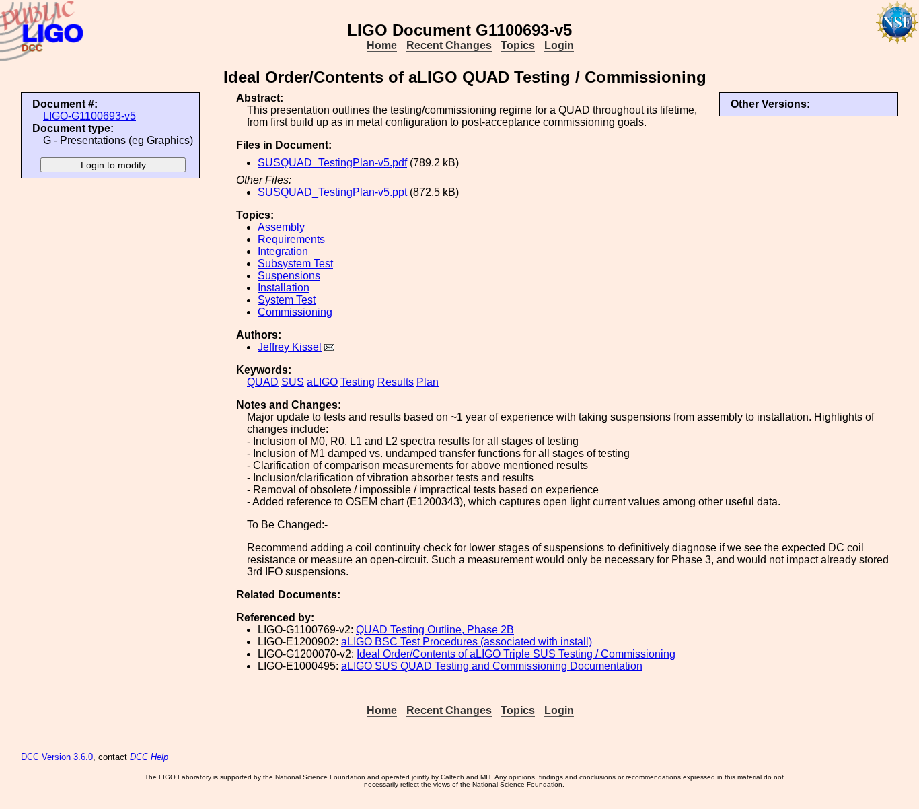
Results (395, 382)
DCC (30, 757)
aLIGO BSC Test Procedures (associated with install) (466, 641)
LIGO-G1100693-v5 (89, 116)
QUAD (263, 382)
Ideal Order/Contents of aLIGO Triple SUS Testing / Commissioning (516, 654)
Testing (357, 382)
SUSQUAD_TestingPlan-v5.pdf (332, 162)
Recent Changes (449, 45)
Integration (283, 251)
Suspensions (289, 275)
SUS (292, 382)
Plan (427, 382)
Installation (283, 287)
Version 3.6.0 (67, 757)
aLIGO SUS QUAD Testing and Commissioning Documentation (491, 666)
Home (382, 45)
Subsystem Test (295, 263)
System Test (287, 300)
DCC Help (149, 757)
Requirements (291, 239)
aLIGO (322, 382)
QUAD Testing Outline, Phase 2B (435, 629)
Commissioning (295, 312)
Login (559, 45)
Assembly (281, 227)
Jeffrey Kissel (290, 347)
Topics (518, 45)
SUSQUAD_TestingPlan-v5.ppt (332, 192)
